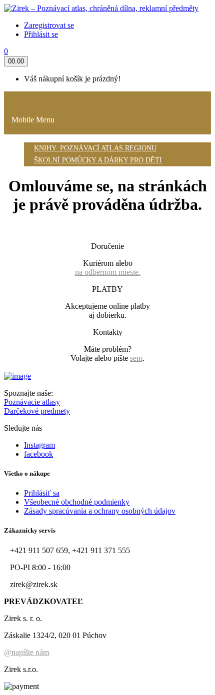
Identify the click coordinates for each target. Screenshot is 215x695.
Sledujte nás (23, 428)
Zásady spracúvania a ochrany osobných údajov (100, 511)
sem (136, 358)
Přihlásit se (41, 34)
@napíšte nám (26, 652)
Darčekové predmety (37, 411)
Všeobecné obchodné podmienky (77, 502)
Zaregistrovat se (49, 25)
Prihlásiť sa (42, 493)
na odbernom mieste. (107, 272)
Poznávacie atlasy (32, 402)
